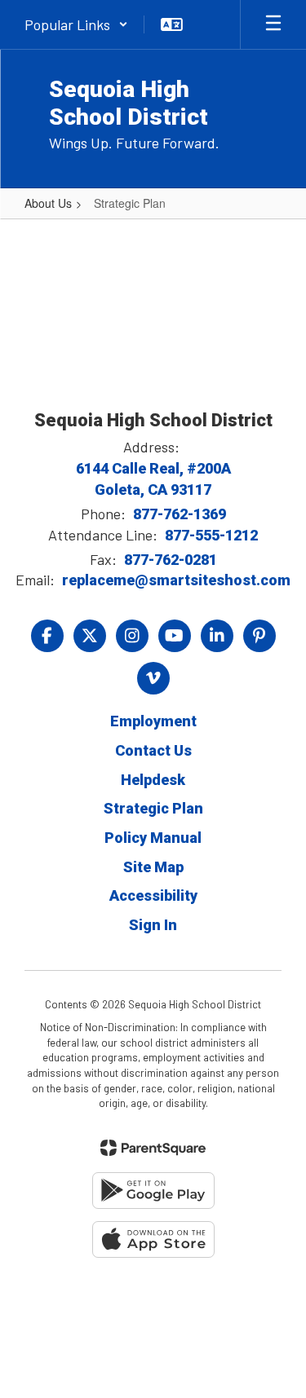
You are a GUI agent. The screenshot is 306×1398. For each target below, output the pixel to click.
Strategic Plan (153, 808)
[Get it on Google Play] (153, 1190)
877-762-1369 (179, 514)
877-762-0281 (170, 559)
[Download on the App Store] (153, 1239)
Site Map (153, 866)
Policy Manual (153, 837)
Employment (153, 721)
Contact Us (153, 750)
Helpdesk (153, 779)
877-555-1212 (211, 535)
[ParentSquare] (153, 1148)
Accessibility (153, 895)
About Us (48, 203)
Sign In (153, 924)
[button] (76, 24)
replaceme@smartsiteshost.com (176, 580)
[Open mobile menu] (273, 24)
